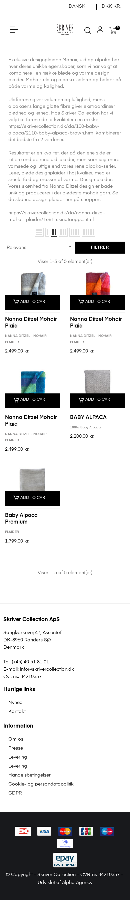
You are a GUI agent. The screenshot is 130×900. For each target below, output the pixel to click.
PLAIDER (12, 532)
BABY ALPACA (88, 417)
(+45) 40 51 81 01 (30, 662)
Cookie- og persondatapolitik (41, 784)
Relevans (40, 246)
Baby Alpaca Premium (21, 519)
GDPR (15, 793)
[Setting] (100, 31)
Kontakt (17, 711)
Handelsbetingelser (29, 775)
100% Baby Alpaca (85, 427)
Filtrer (100, 248)
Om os (15, 739)
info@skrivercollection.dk (47, 669)
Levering (17, 757)
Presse (15, 748)
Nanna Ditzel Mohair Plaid (31, 323)
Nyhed (15, 702)
